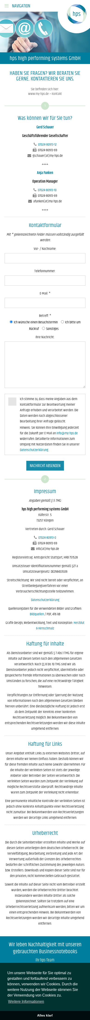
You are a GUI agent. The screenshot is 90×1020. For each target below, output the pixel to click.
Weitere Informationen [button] (26, 1001)
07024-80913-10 (47, 190)
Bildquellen (37, 614)
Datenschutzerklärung (34, 450)
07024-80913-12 (47, 144)
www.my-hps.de (38, 94)
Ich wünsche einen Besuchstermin (35, 322)
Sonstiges (52, 329)
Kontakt (57, 94)
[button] (17, 6)
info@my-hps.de (67, 433)
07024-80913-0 (47, 538)
